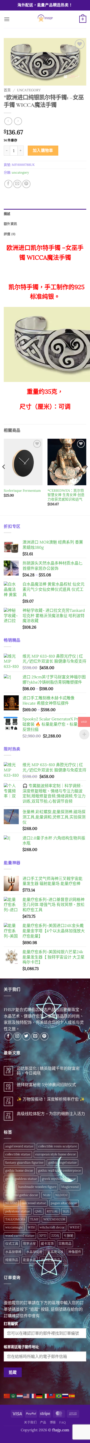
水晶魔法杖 (55, 1252)
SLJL (66, 1211)
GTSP (9, 1187)
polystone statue (17, 1211)
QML (38, 1211)
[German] (39, 1395)
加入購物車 (43, 150)
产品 (43, 1422)
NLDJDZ (61, 1195)
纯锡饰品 (11, 1260)
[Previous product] (18, 121)
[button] (7, 19)
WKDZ (75, 1227)
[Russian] (65, 1395)
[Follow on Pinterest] (44, 1036)
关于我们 (30, 1422)
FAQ (62, 1422)
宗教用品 (65, 1243)
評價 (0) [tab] (10, 234)
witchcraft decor (52, 1227)
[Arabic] (13, 1395)
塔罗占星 (29, 1243)
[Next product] (8, 121)
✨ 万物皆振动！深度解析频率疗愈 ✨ (51, 1099)
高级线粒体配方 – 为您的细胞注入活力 (51, 1113)
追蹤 (13, 1372)
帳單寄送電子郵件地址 (21, 1347)
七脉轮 (69, 1235)
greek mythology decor (59, 1179)
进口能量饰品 (50, 1260)
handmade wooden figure (37, 1187)
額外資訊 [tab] (10, 224)
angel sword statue (19, 1146)
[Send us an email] (35, 1036)
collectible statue (17, 1154)
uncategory (29, 90)
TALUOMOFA (15, 1219)
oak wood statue (34, 1203)
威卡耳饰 (47, 1243)
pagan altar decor (64, 1203)
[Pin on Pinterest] (26, 184)
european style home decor (55, 1154)
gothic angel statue (62, 1162)
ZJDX (55, 1235)
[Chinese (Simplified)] (7, 1395)
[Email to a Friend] (17, 184)
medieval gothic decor (21, 1195)
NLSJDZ (11, 1203)
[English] (26, 1395)
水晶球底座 (34, 1252)
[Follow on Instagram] (17, 1036)
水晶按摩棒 (13, 1252)
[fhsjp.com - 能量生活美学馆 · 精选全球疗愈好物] (45, 19)
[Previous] (4, 476)
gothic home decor (19, 1170)
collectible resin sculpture (57, 1146)
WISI (31, 1227)
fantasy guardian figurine (24, 1162)
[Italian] (46, 1395)
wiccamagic (14, 1227)
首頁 (7, 90)
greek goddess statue (21, 1179)
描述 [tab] (7, 214)
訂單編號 (11, 1323)
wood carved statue (19, 1235)
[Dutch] (20, 1395)
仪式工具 (11, 1243)
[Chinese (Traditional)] (52, 1395)
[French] (33, 1395)
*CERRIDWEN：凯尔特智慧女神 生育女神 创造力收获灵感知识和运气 (66, 495)
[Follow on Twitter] (26, 1036)
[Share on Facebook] (8, 184)
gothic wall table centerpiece (59, 1170)
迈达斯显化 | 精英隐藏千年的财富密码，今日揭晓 (48, 1071)
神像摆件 (74, 1252)
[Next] (86, 476)
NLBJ (46, 1195)
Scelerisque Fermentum (22, 491)
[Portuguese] (59, 1395)
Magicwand (70, 1187)
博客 (53, 1422)
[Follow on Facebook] (8, 1036)
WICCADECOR (54, 1219)
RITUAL (52, 1211)
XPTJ (42, 1235)
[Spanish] (72, 1395)
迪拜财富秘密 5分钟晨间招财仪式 (46, 1084)
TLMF (34, 1219)
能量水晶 (29, 1260)
